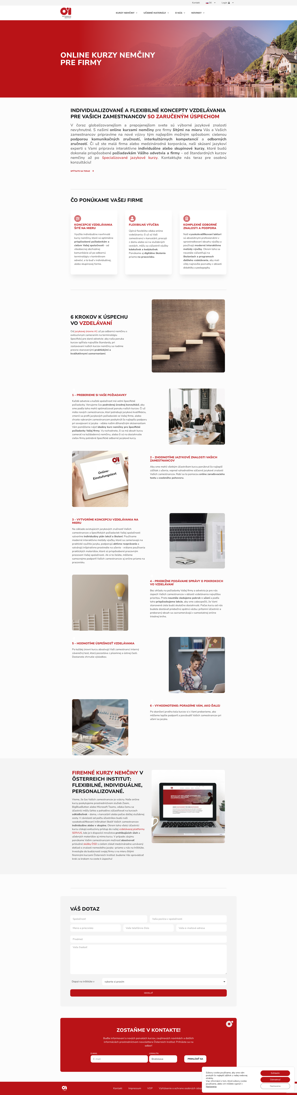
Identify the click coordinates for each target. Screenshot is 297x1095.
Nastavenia (211, 1086)
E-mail (94, 1053)
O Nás (178, 12)
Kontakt (196, 2)
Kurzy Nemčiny (125, 12)
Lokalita (154, 1053)
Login (224, 2)
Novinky (196, 12)
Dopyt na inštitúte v (83, 981)
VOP (150, 1088)
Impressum (134, 1088)
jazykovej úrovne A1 (86, 331)
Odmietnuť (275, 1079)
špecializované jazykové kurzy (129, 157)
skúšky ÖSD (90, 844)
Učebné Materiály (155, 12)
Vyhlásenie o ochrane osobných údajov (181, 1088)
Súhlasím (275, 1073)
